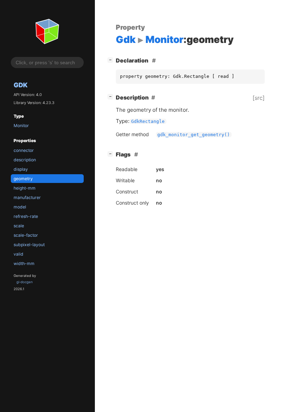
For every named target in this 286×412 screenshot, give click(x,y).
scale (19, 225)
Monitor (21, 125)
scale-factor (26, 235)
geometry (23, 178)
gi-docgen (24, 282)
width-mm (24, 263)
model (20, 206)
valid (18, 254)
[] (111, 59)
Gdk (21, 85)
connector (24, 150)
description (25, 159)
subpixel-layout (29, 244)
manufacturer (27, 197)
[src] (259, 97)
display (21, 169)
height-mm (25, 188)
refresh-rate (26, 216)
